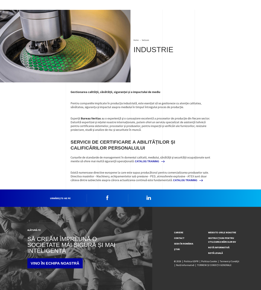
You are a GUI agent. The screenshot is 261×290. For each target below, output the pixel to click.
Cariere (178, 232)
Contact (179, 237)
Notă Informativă (218, 247)
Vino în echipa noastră (55, 263)
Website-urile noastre (222, 232)
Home (136, 40)
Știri (177, 249)
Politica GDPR (191, 261)
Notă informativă (185, 265)
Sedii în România (183, 243)
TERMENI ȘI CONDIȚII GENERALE (214, 265)
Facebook (107, 198)
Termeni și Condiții (229, 261)
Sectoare (145, 40)
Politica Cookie (209, 261)
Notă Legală (215, 252)
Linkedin (149, 198)
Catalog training (147, 161)
